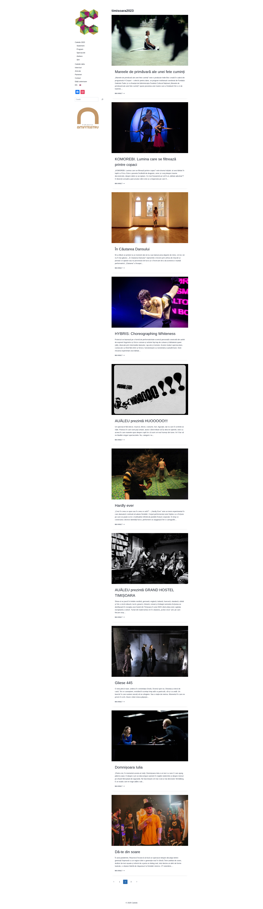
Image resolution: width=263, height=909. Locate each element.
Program (80, 49)
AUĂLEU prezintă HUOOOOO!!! (141, 421)
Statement (80, 46)
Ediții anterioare (81, 82)
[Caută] (102, 99)
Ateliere (79, 56)
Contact (78, 78)
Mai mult (120, 93)
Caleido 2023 (80, 42)
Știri (78, 60)
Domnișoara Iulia (129, 767)
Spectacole (81, 53)
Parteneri (78, 75)
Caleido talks (80, 64)
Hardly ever (124, 505)
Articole (78, 71)
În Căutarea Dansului (132, 249)
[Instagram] (82, 92)
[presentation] (150, 40)
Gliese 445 (124, 683)
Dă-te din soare (127, 852)
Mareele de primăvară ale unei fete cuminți (150, 72)
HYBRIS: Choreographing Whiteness (145, 334)
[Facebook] (77, 92)
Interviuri (78, 68)
